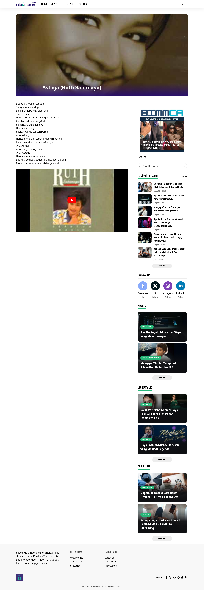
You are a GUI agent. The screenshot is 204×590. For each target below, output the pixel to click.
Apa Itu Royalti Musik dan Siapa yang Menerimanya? (160, 334)
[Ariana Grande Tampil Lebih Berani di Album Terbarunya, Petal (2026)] (145, 237)
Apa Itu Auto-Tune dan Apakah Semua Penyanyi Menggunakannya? (168, 222)
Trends (145, 515)
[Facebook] (143, 290)
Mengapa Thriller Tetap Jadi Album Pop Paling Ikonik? (158, 365)
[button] (186, 4)
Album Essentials (150, 358)
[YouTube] (174, 577)
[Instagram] (168, 290)
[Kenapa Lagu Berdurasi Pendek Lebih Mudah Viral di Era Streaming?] (145, 252)
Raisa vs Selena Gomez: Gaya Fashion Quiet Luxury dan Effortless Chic (159, 414)
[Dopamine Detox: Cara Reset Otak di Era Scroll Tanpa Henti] (145, 187)
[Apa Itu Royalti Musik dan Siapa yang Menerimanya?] (145, 199)
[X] (155, 290)
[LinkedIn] (180, 290)
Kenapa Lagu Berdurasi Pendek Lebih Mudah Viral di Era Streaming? (169, 252)
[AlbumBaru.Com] (26, 4)
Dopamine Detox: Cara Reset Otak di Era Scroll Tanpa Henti (159, 495)
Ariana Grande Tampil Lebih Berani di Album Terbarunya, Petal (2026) (168, 237)
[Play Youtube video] (72, 200)
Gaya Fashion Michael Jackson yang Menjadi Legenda (159, 447)
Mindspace (147, 487)
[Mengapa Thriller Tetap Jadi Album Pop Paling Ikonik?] (145, 211)
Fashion (146, 404)
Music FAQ (147, 327)
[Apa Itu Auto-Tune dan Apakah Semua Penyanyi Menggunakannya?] (145, 222)
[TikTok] (182, 577)
